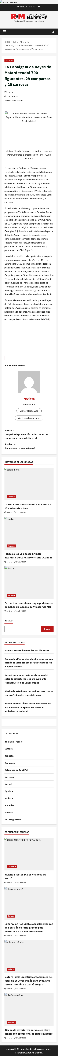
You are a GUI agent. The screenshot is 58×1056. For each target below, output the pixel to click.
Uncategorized (12, 819)
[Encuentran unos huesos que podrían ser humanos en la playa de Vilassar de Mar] (29, 582)
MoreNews (21, 1052)
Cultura (8, 748)
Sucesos (9, 812)
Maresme (9, 777)
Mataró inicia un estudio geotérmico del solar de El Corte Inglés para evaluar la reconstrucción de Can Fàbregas (26, 678)
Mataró (8, 783)
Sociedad (9, 60)
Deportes (9, 755)
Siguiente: (19, 446)
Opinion (8, 791)
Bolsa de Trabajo (13, 741)
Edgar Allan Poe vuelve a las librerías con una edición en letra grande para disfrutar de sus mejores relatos (28, 662)
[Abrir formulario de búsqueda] (53, 32)
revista (10, 92)
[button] (4, 32)
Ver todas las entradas (29, 418)
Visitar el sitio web (29, 410)
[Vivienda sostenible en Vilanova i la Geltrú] (29, 854)
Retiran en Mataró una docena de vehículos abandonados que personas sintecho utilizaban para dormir (27, 707)
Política (8, 798)
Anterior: (26, 434)
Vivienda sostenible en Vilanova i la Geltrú (27, 650)
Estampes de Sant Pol (16, 769)
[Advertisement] (29, 340)
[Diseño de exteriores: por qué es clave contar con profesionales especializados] (29, 1009)
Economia (9, 762)
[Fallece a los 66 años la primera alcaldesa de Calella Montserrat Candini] (29, 533)
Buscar (8, 620)
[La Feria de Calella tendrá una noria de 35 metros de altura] (29, 484)
